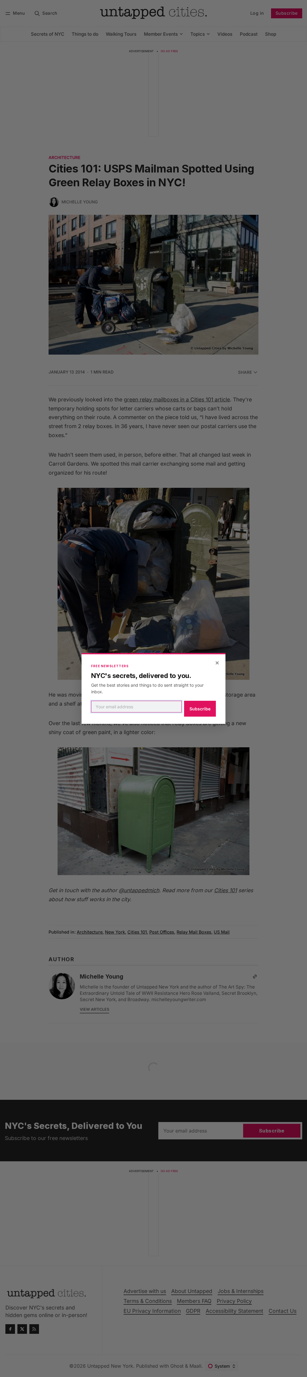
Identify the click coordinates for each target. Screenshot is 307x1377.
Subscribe (199, 708)
